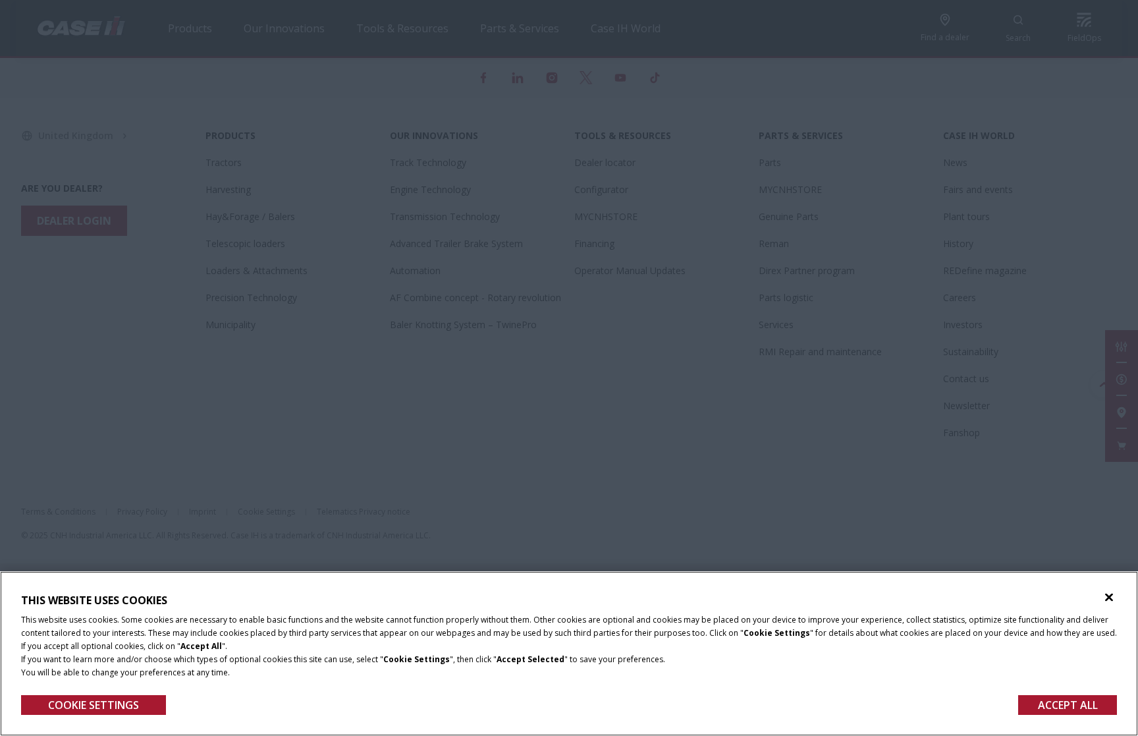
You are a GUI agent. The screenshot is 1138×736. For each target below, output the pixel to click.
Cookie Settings (93, 705)
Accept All (1068, 705)
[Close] (1109, 598)
